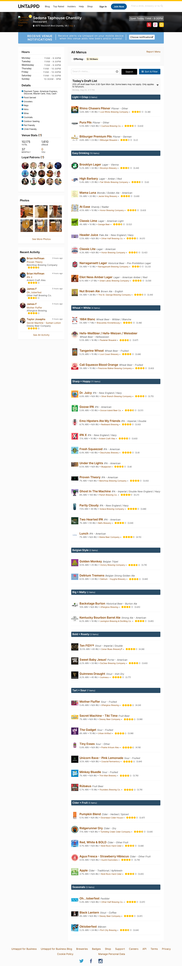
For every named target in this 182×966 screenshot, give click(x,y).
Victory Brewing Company (113, 565)
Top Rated (58, 6)
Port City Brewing (108, 930)
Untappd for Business (24, 948)
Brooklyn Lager (90, 164)
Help (81, 6)
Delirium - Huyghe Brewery (113, 579)
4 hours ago (57, 273)
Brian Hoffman (35, 258)
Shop (90, 6)
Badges (96, 948)
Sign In (103, 6)
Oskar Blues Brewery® (112, 649)
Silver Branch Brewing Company (116, 396)
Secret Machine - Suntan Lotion (44, 322)
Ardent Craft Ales (107, 438)
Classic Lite (87, 249)
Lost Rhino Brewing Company (114, 112)
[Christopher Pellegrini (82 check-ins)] (57, 181)
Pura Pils (85, 122)
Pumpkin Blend (90, 814)
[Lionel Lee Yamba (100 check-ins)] (25, 181)
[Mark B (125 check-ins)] (33, 173)
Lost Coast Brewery (109, 354)
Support (120, 948)
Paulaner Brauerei (108, 340)
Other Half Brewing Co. (112, 238)
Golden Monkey (91, 561)
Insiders (71, 6)
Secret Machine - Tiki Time (98, 715)
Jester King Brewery (108, 196)
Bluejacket (106, 466)
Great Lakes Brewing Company (115, 280)
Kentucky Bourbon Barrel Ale (100, 617)
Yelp (149, 24)
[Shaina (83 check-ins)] (49, 181)
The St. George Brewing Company (114, 295)
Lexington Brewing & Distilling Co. (116, 621)
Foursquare (155, 24)
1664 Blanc (87, 319)
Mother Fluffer (34, 307)
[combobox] (147, 5)
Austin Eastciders (109, 860)
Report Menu (153, 51)
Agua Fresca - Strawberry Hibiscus (104, 856)
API (144, 948)
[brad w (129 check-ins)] (25, 173)
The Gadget (88, 730)
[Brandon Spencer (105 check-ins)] (57, 173)
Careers (133, 948)
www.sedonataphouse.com (161, 24)
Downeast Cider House (112, 817)
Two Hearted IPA (91, 519)
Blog (47, 6)
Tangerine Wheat (92, 350)
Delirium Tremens (92, 575)
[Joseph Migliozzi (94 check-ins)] (41, 181)
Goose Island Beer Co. (111, 410)
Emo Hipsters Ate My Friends (100, 421)
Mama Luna (88, 192)
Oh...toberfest (34, 292)
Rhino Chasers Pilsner (95, 108)
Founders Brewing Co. (110, 789)
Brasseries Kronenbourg (108, 323)
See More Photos (41, 239)
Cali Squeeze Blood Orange (99, 364)
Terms (154, 948)
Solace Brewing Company (112, 509)
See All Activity (41, 334)
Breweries (82, 948)
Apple (83, 870)
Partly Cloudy (89, 505)
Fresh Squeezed (91, 449)
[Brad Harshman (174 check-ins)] (33, 165)
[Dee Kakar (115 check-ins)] (41, 173)
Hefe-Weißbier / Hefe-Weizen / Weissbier (108, 333)
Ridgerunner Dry (91, 828)
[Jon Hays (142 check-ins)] (57, 165)
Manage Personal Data (111, 953)
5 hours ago (57, 289)
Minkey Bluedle (90, 772)
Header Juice (89, 235)
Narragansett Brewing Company (113, 266)
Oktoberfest (88, 926)
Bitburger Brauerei (109, 140)
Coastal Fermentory (110, 761)
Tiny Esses (87, 744)
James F (32, 288)
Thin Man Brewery (108, 775)
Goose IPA (87, 407)
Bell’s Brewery (105, 523)
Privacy (166, 948)
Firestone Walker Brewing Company (115, 368)
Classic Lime (88, 221)
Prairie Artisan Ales (110, 747)
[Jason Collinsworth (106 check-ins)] (49, 173)
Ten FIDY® (87, 645)
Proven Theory (35, 262)
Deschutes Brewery (109, 452)
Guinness (104, 677)
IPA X (29, 277)
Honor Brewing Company (112, 210)
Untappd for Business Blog (56, 948)
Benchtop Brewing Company (113, 481)
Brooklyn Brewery (108, 168)
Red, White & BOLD (93, 842)
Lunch (84, 533)
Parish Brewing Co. (108, 495)
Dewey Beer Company (110, 719)
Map (71, 25)
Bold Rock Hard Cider (111, 846)
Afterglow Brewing (109, 607)
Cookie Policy (65, 953)
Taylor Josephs (36, 319)
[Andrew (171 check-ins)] (41, 165)
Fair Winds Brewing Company (114, 182)
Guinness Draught (92, 673)
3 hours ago (57, 258)
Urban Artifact (105, 733)
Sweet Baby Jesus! (93, 659)
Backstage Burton (92, 603)
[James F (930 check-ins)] (25, 165)
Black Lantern (89, 912)
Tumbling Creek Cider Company (115, 831)
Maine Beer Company (109, 537)
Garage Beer (104, 224)
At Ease (85, 206)
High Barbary (89, 178)
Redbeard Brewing (110, 424)
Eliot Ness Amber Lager (96, 277)
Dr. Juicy (86, 392)
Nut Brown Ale (90, 291)
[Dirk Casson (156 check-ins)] (49, 165)
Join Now (119, 6)
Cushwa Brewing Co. (111, 126)
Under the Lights (91, 463)
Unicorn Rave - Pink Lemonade (101, 758)
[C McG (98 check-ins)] (33, 181)
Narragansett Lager (93, 263)
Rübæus (85, 786)
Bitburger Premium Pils (95, 136)
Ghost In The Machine (95, 491)
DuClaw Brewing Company (113, 663)
